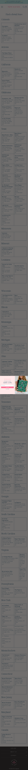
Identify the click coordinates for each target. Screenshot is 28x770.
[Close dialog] (27, 376)
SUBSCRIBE (7, 387)
